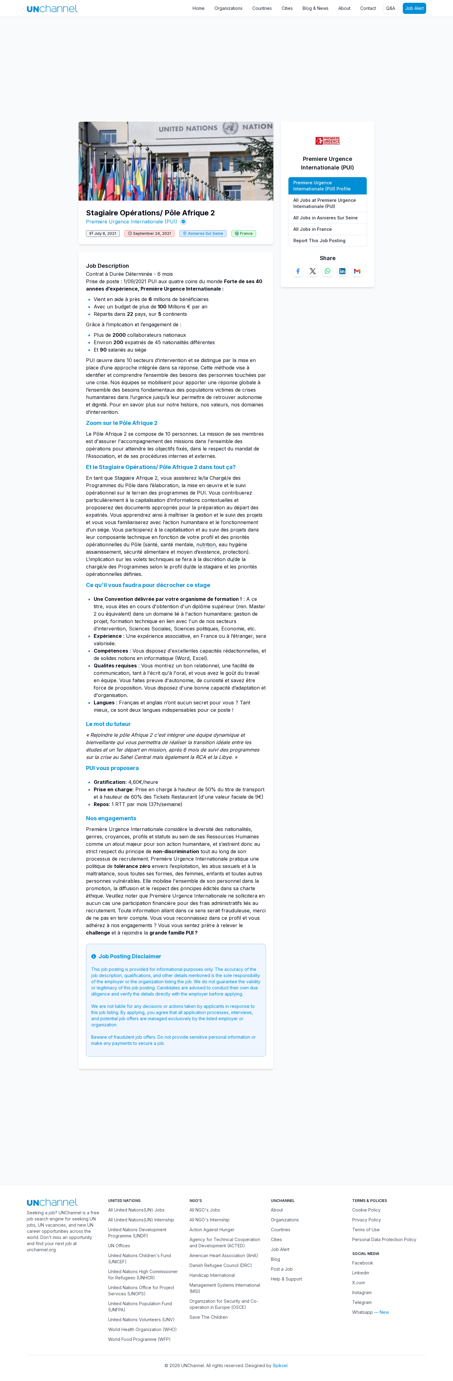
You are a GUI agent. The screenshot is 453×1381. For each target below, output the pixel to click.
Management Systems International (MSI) (225, 1288)
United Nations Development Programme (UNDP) (137, 1232)
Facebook (362, 1262)
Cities (287, 8)
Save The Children (209, 1317)
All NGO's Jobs (205, 1209)
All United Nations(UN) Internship (141, 1219)
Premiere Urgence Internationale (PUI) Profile (322, 185)
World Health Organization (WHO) (142, 1329)
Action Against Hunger (212, 1229)
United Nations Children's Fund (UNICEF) (139, 1258)
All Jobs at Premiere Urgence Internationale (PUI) (324, 203)
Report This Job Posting (319, 240)
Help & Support (286, 1278)
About (344, 8)
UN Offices (119, 1245)
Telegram (362, 1302)
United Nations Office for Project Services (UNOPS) (141, 1290)
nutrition (206, 544)
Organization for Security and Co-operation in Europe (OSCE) (224, 1304)
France (246, 233)
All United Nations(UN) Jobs (136, 1209)
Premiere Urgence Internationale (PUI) (131, 221)
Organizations (228, 8)
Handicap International (212, 1275)
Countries (262, 8)
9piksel (280, 1365)
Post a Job (282, 1269)
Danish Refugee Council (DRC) (221, 1265)
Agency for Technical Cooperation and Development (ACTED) (225, 1242)
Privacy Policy (366, 1219)
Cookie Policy (366, 1209)
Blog (275, 1259)
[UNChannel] (52, 8)
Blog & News (316, 8)
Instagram (362, 1292)
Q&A (390, 8)
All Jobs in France (312, 229)
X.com (358, 1282)
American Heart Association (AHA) (224, 1255)
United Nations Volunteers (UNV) (141, 1319)
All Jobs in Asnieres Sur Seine (325, 217)
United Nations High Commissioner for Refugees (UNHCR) (143, 1274)
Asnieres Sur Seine (205, 233)
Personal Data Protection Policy (384, 1239)
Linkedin (360, 1272)
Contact (368, 8)
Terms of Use (366, 1229)
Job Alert (414, 8)
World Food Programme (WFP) (139, 1339)
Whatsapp (362, 1312)
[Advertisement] (185, 66)
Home (199, 8)
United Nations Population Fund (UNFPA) (140, 1306)
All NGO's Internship (210, 1219)
